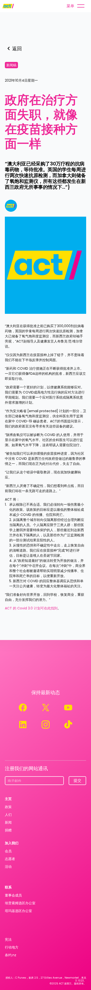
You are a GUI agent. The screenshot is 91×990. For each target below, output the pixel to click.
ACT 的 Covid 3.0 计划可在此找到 (31, 608)
